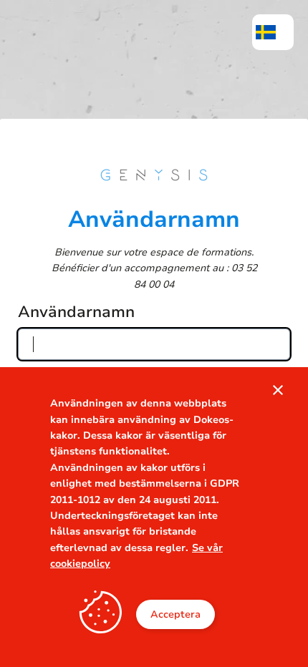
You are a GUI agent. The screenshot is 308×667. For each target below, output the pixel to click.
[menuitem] (273, 32)
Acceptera (175, 614)
